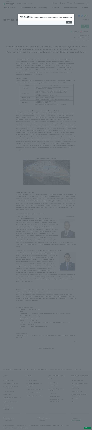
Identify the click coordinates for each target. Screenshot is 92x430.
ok (69, 22)
